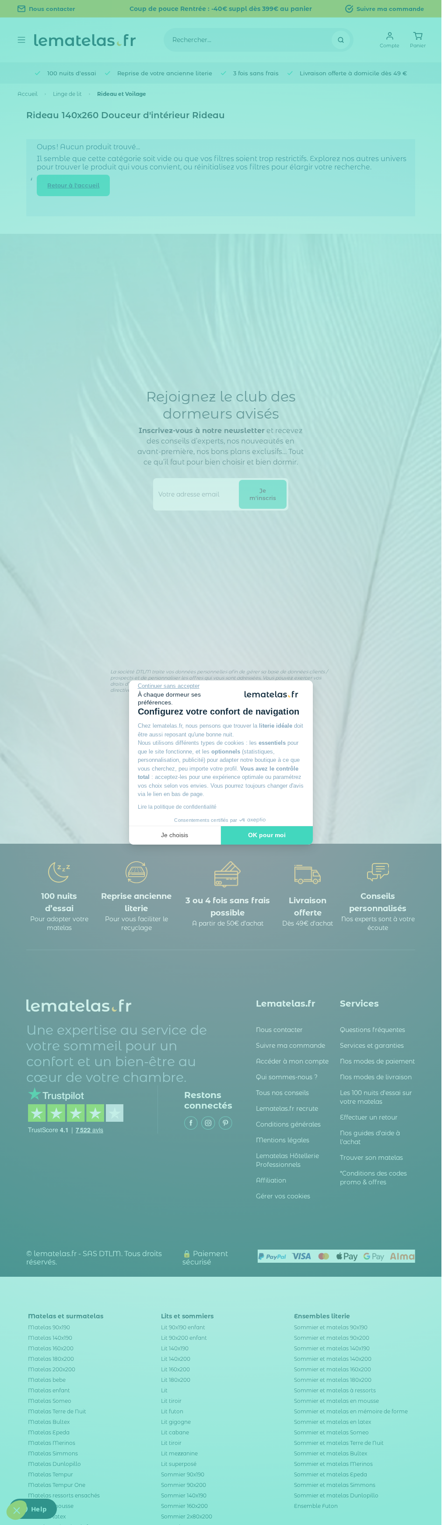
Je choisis (174, 834)
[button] (16, 1510)
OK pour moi (267, 834)
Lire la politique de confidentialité (177, 807)
